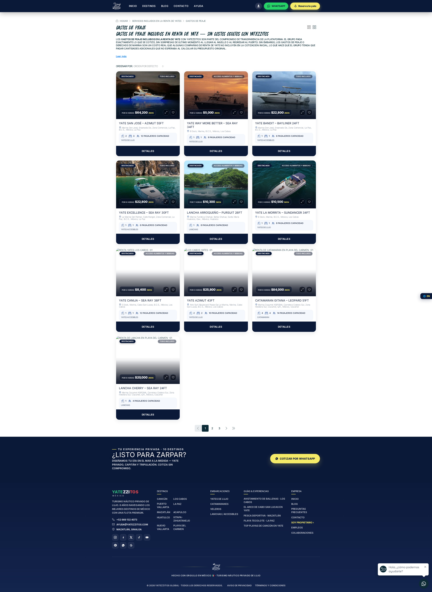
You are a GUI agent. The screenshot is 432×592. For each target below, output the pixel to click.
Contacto (181, 6)
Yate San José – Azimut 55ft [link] (141, 123)
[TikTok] (139, 537)
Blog (164, 6)
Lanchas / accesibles (224, 514)
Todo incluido (167, 76)
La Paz (177, 503)
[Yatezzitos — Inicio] (116, 6)
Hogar (124, 21)
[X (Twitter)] (131, 537)
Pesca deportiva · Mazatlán (262, 515)
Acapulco (179, 512)
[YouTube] (147, 537)
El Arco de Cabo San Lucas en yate (263, 509)
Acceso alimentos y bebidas (228, 76)
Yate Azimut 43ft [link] (200, 300)
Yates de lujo (219, 498)
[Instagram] (115, 537)
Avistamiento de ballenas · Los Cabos (264, 500)
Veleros (215, 509)
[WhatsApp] (123, 545)
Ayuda (198, 6)
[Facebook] (123, 537)
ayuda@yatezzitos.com (132, 524)
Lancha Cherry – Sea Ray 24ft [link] (143, 388)
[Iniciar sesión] (258, 6)
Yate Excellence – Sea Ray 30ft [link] (144, 212)
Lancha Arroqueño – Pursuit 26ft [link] (214, 212)
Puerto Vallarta (163, 505)
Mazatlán (163, 512)
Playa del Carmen (179, 527)
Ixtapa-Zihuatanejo (181, 519)
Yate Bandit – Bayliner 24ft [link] (277, 123)
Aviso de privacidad (239, 585)
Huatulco (163, 517)
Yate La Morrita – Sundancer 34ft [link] (282, 212)
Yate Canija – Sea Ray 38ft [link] (140, 300)
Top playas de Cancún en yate (263, 525)
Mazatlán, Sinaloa (129, 529)
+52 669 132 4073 (126, 519)
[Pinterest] (115, 545)
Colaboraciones (302, 532)
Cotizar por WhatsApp (297, 458)
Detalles (148, 151)
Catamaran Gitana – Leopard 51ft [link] (282, 300)
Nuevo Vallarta (163, 527)
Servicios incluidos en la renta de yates (156, 21)
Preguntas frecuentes (299, 510)
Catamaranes (219, 503)
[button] (309, 27)
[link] (148, 95)
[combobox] (148, 66)
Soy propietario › (302, 522)
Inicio (133, 6)
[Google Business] (131, 545)
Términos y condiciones (270, 585)
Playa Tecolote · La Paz (259, 520)
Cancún (162, 498)
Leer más (121, 56)
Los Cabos (180, 498)
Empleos (297, 527)
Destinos (149, 6)
